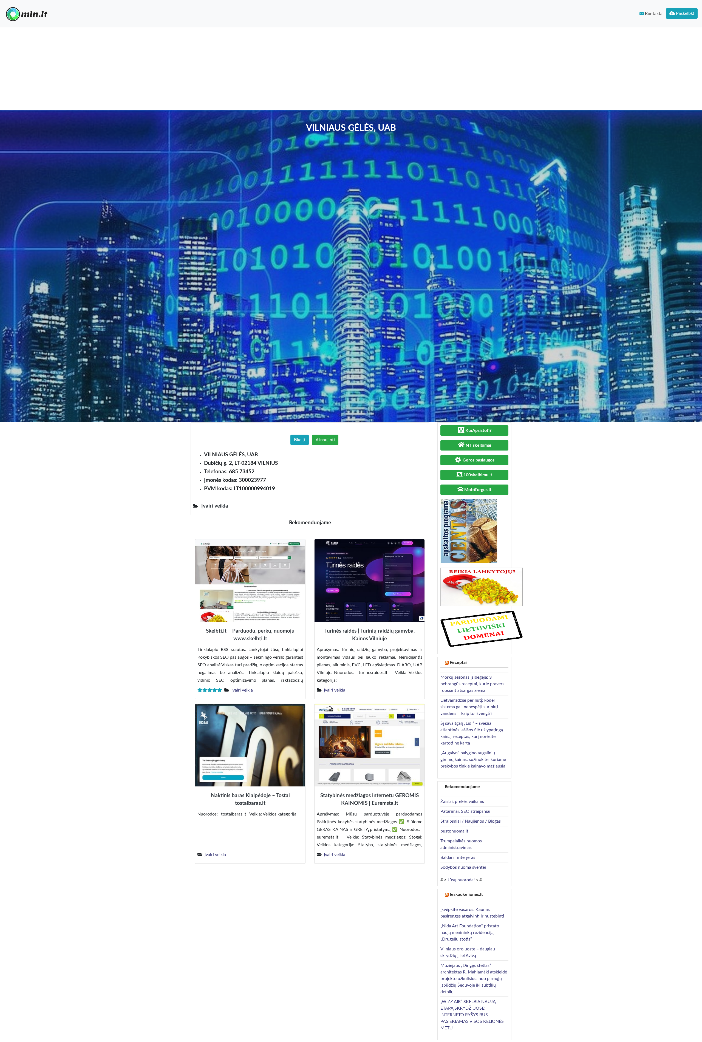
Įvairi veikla (242, 690)
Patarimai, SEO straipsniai (465, 811)
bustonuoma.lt (454, 831)
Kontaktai (654, 14)
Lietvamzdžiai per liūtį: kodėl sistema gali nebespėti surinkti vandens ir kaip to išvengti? (469, 707)
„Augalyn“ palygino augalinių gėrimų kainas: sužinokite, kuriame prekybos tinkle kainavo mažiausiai (473, 759)
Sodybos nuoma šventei (463, 867)
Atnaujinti (325, 440)
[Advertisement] (351, 68)
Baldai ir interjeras (457, 857)
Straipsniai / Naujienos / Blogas (470, 821)
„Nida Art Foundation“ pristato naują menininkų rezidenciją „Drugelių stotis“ (469, 932)
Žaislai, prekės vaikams (462, 801)
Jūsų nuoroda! (461, 880)
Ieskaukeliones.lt (466, 894)
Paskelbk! (684, 13)
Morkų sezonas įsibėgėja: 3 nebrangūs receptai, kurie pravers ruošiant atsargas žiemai (472, 684)
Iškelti (299, 440)
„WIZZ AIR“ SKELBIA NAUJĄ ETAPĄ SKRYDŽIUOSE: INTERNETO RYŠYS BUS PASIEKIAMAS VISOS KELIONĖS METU (472, 1014)
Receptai (458, 662)
